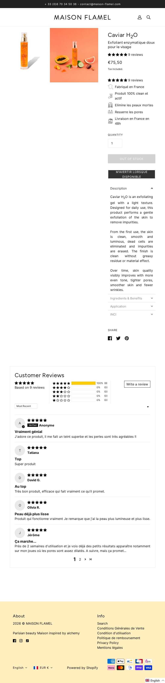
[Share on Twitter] (118, 338)
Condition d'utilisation (114, 633)
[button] (118, 55)
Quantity (115, 134)
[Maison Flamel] (82, 17)
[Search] (148, 17)
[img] (37, 420)
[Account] (140, 17)
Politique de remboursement (118, 638)
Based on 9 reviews (29, 387)
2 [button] (80, 559)
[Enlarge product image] (24, 55)
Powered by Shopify (82, 668)
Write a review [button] (137, 384)
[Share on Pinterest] (126, 338)
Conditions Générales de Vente (120, 628)
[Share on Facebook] (110, 338)
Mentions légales (110, 648)
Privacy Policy (108, 643)
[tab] (131, 188)
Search (102, 623)
